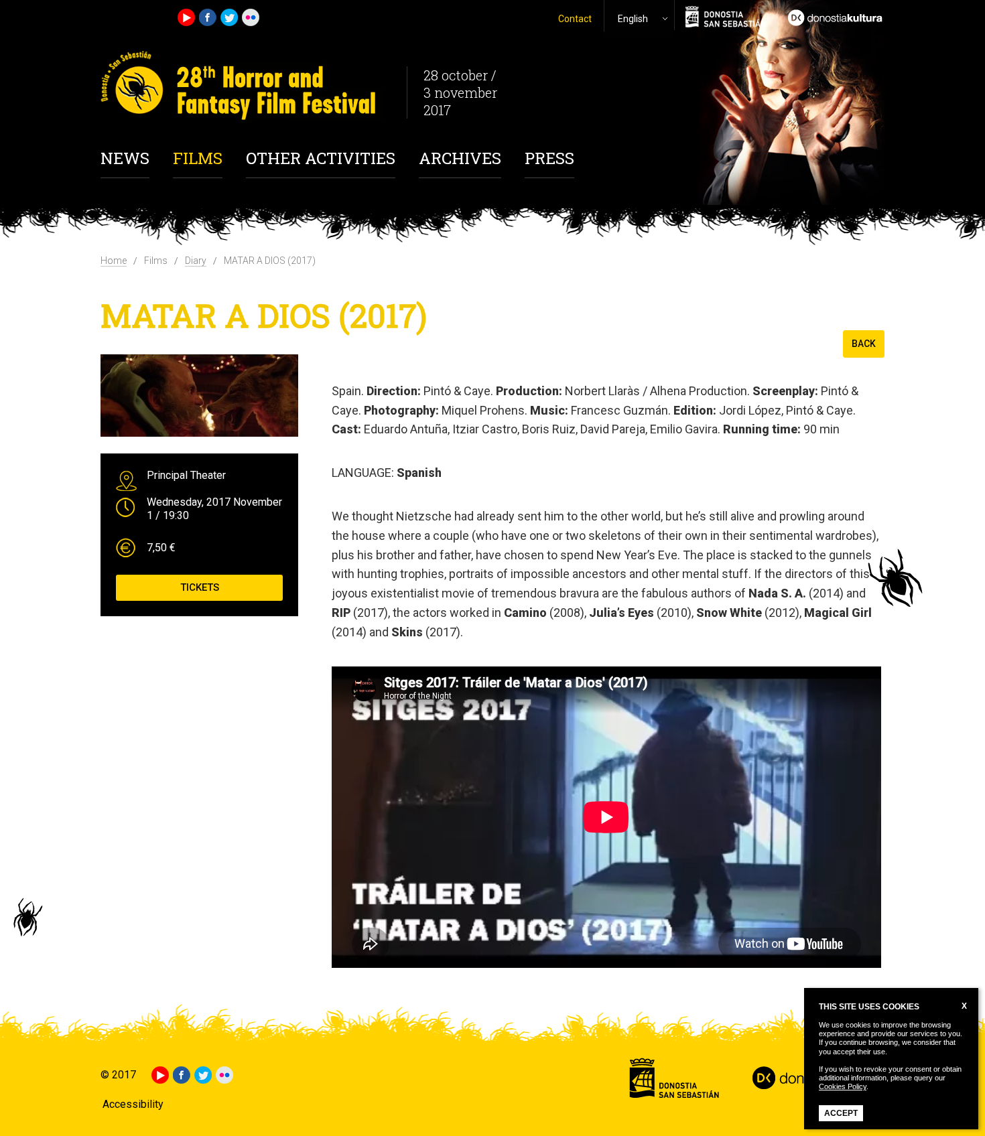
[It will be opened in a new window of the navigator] (830, 16)
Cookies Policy (842, 1086)
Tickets (199, 587)
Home (114, 260)
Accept (841, 1113)
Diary (195, 260)
